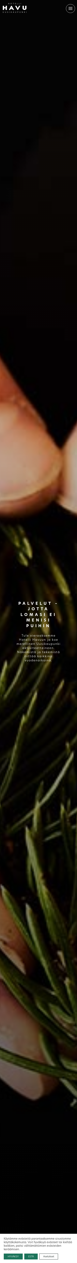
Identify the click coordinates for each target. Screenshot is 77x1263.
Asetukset (48, 1256)
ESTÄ (31, 1256)
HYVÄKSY (13, 1256)
